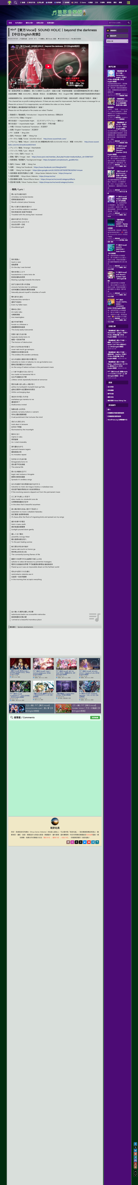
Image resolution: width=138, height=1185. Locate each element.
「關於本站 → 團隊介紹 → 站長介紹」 (55, 837)
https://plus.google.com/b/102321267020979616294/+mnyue (57, 170)
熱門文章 (111, 393)
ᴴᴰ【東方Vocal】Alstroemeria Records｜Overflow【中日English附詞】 (117, 150)
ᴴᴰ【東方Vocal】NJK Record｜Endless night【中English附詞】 (117, 277)
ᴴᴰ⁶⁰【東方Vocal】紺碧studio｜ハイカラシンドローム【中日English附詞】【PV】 (118, 374)
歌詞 (54, 38)
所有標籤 (111, 390)
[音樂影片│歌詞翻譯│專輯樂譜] (69, 15)
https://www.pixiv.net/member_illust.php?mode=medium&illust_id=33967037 (62, 157)
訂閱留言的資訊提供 (114, 416)
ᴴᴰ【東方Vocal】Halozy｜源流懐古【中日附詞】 (121, 199)
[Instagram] (72, 842)
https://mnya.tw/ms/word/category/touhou (56, 182)
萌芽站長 (24, 38)
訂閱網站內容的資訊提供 (116, 413)
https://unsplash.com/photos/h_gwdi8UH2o (60, 160)
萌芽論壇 (95, 717)
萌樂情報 (122, 119)
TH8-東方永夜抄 (76, 38)
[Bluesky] (85, 842)
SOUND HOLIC (65, 38)
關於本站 (111, 397)
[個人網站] (68, 842)
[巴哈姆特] (97, 842)
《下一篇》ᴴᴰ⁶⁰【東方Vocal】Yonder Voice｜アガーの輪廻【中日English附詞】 (86, 708)
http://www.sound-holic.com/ (54, 139)
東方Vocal (49, 38)
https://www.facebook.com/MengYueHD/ (50, 167)
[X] (80, 842)
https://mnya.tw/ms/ (47, 176)
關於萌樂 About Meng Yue (117, 400)
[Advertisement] (55, 243)
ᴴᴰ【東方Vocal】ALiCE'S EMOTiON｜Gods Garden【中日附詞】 (117, 249)
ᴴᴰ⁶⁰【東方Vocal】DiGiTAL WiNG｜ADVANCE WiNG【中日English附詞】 (117, 304)
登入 (109, 409)
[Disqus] (55, 743)
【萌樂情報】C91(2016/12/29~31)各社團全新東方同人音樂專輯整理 (117, 103)
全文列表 (111, 387)
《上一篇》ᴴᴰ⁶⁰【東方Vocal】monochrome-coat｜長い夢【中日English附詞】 (39, 708)
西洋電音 (122, 240)
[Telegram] (93, 842)
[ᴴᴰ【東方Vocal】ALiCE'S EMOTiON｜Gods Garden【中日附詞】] (111, 247)
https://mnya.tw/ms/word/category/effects (58, 179)
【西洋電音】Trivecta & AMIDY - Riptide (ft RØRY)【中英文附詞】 (118, 224)
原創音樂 (122, 95)
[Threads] (76, 842)
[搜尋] (129, 23)
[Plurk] (89, 842)
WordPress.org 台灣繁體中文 (117, 419)
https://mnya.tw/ (65, 173)
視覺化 (42, 38)
